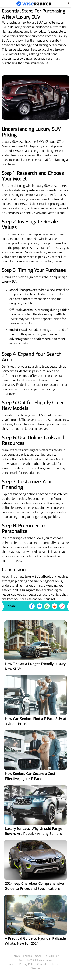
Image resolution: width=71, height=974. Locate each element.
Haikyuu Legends (22, 955)
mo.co (38, 955)
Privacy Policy (27, 964)
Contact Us (43, 964)
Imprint (13, 964)
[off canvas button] (6, 4)
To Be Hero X (51, 955)
